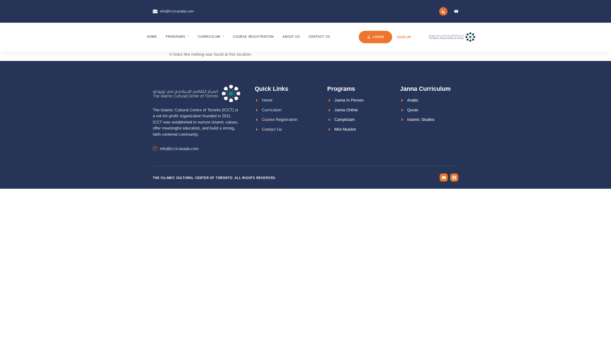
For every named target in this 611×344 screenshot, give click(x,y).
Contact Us (319, 36)
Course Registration (253, 36)
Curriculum (209, 36)
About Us (291, 36)
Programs (175, 36)
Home (152, 36)
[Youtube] (456, 11)
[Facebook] (454, 177)
